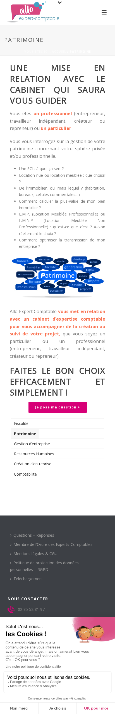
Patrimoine (25, 433)
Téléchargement (28, 578)
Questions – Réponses (33, 535)
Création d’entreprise (32, 463)
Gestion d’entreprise (32, 443)
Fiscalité (21, 423)
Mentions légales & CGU (35, 553)
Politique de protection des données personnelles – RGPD (44, 566)
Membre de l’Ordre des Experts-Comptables (52, 544)
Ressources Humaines (34, 453)
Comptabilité (25, 474)
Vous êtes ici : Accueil (45, 52)
